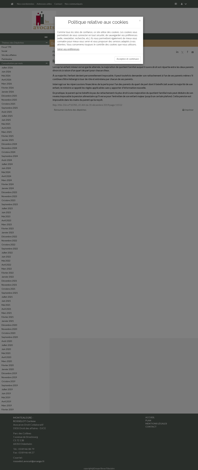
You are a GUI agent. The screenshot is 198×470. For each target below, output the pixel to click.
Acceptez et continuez (128, 58)
